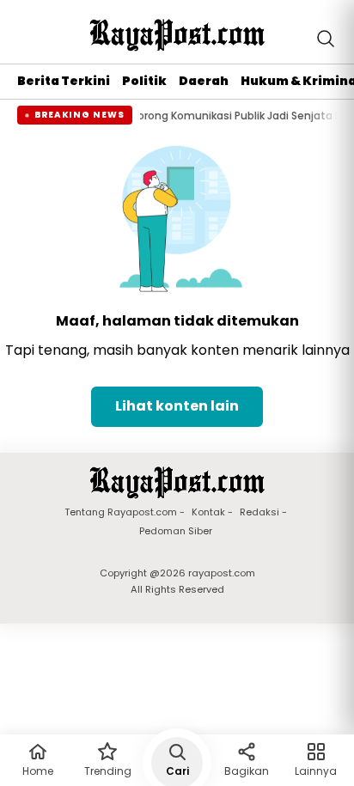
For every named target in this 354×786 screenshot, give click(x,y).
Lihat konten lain (177, 406)
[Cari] (325, 38)
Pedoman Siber (175, 531)
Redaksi (259, 512)
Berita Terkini (63, 80)
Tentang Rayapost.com (120, 512)
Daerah (204, 80)
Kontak (208, 512)
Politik (144, 80)
